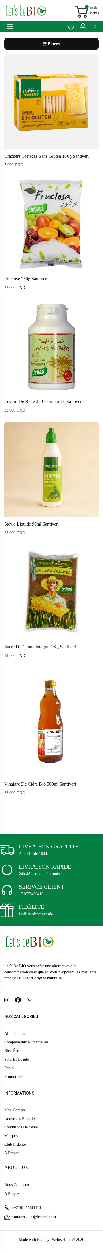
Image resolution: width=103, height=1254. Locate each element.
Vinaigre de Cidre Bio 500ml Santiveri (40, 784)
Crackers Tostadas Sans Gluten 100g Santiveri (46, 156)
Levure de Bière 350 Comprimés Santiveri (43, 401)
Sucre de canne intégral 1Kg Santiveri (40, 646)
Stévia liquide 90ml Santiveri (31, 524)
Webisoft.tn (62, 1239)
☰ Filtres (51, 43)
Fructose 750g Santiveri (26, 278)
